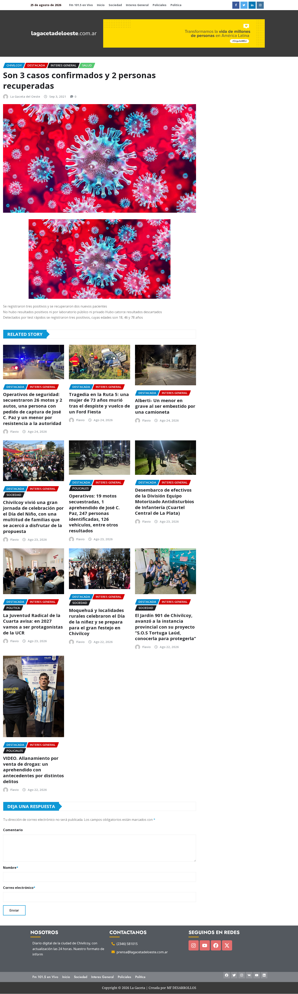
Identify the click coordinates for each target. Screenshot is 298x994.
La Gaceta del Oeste (25, 96)
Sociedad (115, 5)
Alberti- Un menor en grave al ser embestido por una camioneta (165, 406)
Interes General (137, 5)
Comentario (13, 830)
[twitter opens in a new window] (244, 5)
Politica (175, 5)
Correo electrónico (19, 887)
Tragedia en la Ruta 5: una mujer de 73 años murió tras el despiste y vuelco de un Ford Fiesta (99, 403)
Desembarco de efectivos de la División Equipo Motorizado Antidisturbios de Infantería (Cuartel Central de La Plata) (164, 501)
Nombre (10, 867)
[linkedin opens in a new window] (252, 5)
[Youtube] (205, 945)
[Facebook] (216, 945)
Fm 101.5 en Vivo (81, 5)
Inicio (101, 5)
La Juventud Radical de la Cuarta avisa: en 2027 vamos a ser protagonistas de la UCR (33, 624)
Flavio (14, 431)
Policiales (159, 5)
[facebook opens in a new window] (235, 5)
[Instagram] (194, 945)
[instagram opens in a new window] (260, 5)
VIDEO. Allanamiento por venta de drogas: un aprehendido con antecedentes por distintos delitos (33, 769)
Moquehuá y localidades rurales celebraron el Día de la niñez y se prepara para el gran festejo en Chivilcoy (97, 621)
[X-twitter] (227, 945)
